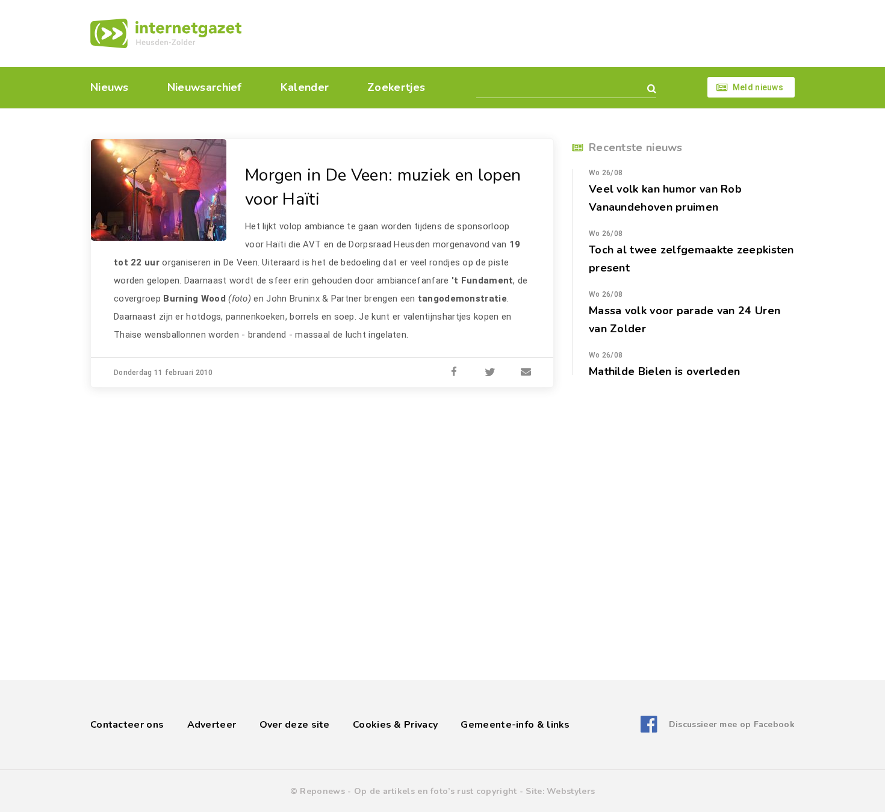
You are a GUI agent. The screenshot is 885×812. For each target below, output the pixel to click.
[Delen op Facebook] (454, 372)
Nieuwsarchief (204, 87)
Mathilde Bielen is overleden (664, 371)
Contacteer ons (127, 724)
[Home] (165, 33)
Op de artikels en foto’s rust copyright (435, 791)
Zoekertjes (396, 87)
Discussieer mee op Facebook (732, 724)
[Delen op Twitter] (490, 372)
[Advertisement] (525, 33)
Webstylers (571, 791)
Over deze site (294, 724)
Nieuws (109, 87)
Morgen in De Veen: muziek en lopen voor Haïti (383, 187)
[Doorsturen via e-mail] (526, 372)
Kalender (305, 87)
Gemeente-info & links (515, 724)
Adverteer (212, 724)
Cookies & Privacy (395, 724)
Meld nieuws (758, 87)
